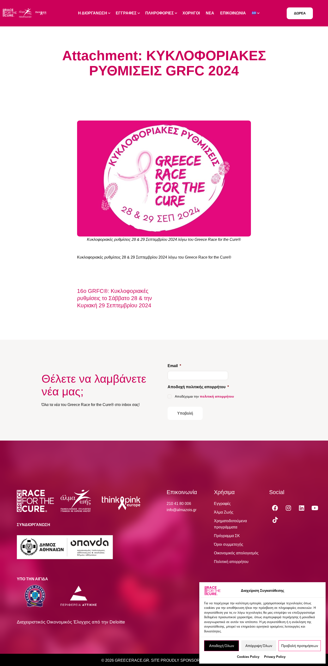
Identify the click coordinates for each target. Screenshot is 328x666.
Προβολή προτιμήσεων (299, 646)
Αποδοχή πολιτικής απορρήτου (198, 387)
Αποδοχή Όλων (221, 646)
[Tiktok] (275, 520)
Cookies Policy (248, 657)
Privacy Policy (274, 657)
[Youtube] (315, 508)
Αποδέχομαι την (204, 396)
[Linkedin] (302, 508)
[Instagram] (288, 508)
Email (174, 366)
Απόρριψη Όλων (258, 646)
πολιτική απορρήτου (217, 396)
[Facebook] (275, 508)
